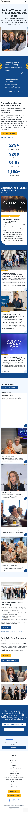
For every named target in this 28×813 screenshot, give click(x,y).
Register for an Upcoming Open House (11, 631)
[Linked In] (14, 800)
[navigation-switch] (25, 2)
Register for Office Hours (9, 660)
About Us (14, 755)
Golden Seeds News (15, 215)
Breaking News (6, 215)
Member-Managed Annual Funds (14, 767)
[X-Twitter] (18, 800)
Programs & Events (14, 773)
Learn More (5, 627)
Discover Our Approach (8, 387)
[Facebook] (9, 800)
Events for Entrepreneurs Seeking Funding (14, 777)
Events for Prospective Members (14, 779)
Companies (14, 771)
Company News (4, 270)
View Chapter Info (6, 137)
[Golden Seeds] (6, 1)
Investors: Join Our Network (13, 729)
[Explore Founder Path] (14, 67)
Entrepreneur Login (13, 795)
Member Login (13, 791)
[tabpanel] (14, 220)
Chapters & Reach (14, 761)
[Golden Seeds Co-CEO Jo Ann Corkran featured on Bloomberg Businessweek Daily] (14, 312)
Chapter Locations (14, 784)
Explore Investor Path (14, 91)
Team (14, 759)
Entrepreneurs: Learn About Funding (13, 724)
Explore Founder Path (14, 73)
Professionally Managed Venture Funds (14, 769)
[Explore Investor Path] (14, 84)
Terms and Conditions (14, 807)
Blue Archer (21, 805)
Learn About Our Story (8, 133)
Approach (14, 757)
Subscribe (13, 747)
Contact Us (14, 781)
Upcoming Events (14, 775)
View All (3, 192)
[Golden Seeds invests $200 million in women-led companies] (14, 220)
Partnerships (14, 762)
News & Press (14, 786)
